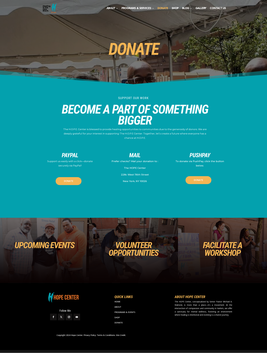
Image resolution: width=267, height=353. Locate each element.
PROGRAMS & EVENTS (124, 312)
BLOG (185, 8)
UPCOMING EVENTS (44, 245)
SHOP (175, 8)
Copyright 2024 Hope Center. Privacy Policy (76, 335)
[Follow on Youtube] (76, 317)
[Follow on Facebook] (53, 317)
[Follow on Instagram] (69, 317)
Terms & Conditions (106, 335)
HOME (117, 301)
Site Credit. (121, 335)
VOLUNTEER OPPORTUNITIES (133, 249)
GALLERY (201, 8)
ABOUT (111, 8)
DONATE (163, 8)
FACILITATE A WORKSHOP (222, 249)
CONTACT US (218, 8)
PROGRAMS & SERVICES (136, 8)
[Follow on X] (61, 317)
